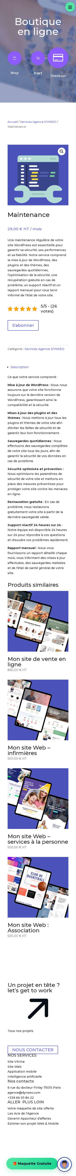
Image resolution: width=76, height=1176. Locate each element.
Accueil (13, 121)
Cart (38, 73)
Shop (14, 73)
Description (20, 367)
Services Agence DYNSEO (38, 121)
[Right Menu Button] (70, 7)
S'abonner (23, 325)
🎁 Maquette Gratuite (32, 1164)
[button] (61, 151)
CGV (45, 1133)
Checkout (58, 76)
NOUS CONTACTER (32, 1049)
